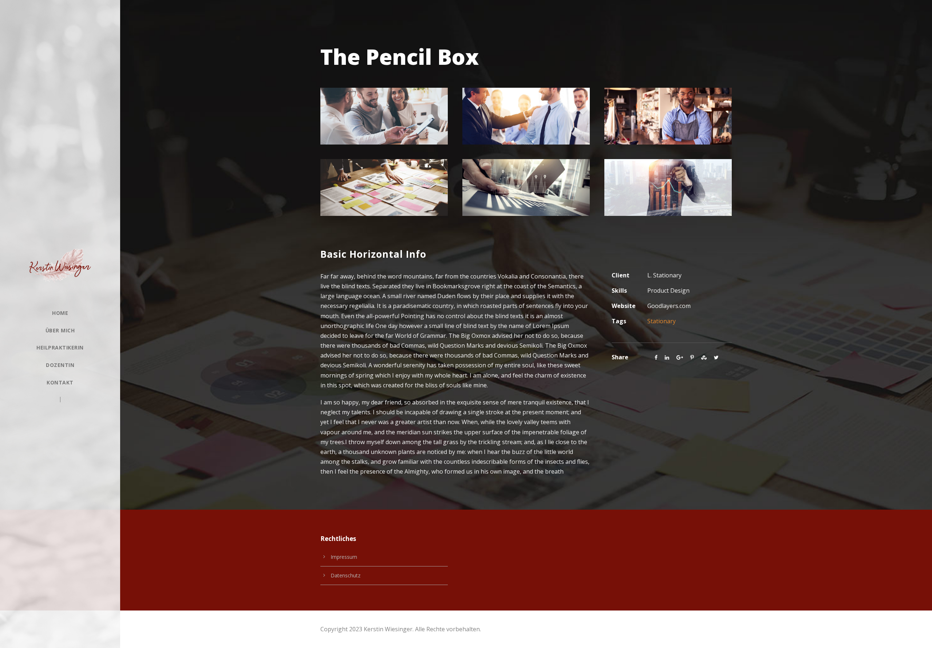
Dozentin (60, 364)
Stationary (661, 321)
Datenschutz (345, 575)
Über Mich (60, 330)
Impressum (344, 556)
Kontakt (60, 382)
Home (60, 312)
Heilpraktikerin (60, 347)
